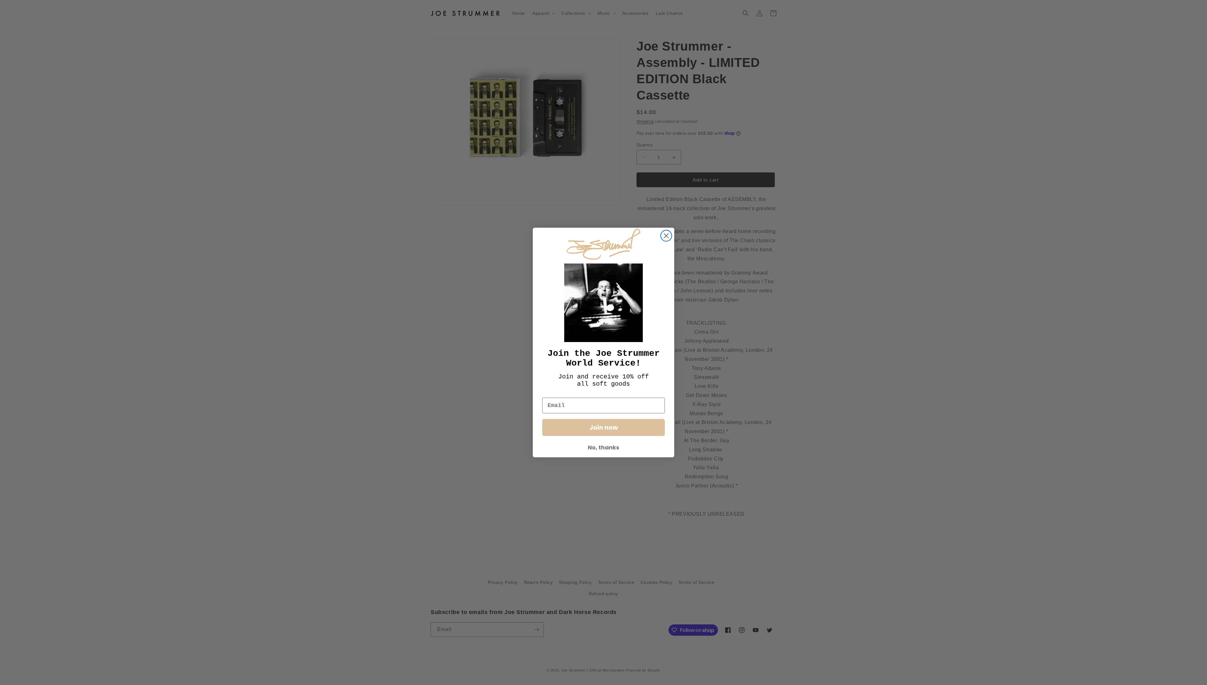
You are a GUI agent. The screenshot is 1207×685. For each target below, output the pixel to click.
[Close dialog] (666, 235)
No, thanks (603, 447)
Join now (603, 427)
